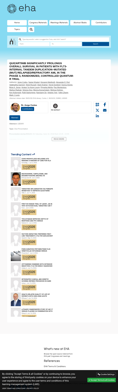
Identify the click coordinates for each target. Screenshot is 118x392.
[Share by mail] (105, 110)
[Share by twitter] (97, 110)
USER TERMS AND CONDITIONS (13, 388)
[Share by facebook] (105, 105)
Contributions (27, 109)
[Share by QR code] (97, 105)
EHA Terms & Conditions (55, 366)
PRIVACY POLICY (33, 388)
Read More (59, 139)
